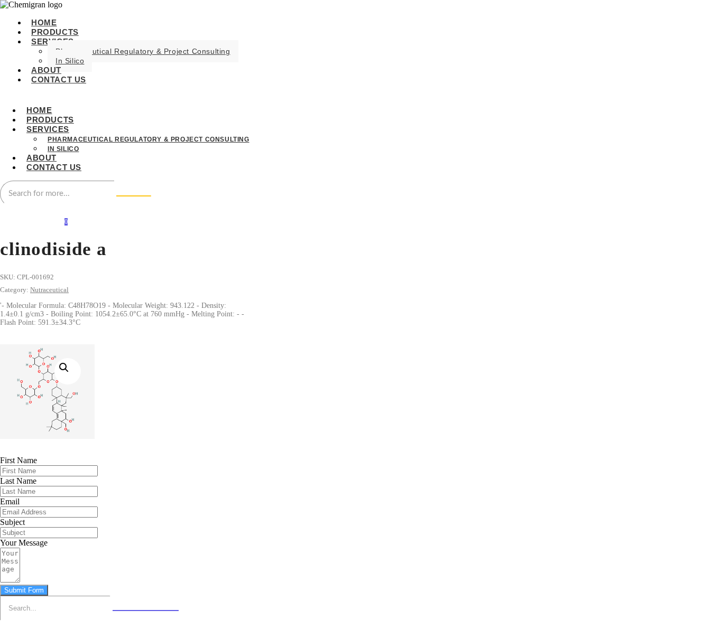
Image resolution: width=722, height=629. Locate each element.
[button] (67, 371)
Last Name (18, 480)
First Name (18, 460)
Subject (12, 522)
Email (10, 501)
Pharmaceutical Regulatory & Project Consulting (142, 51)
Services (47, 129)
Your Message (24, 542)
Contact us (58, 79)
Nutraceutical (49, 290)
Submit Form (24, 590)
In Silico (69, 61)
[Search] (133, 195)
